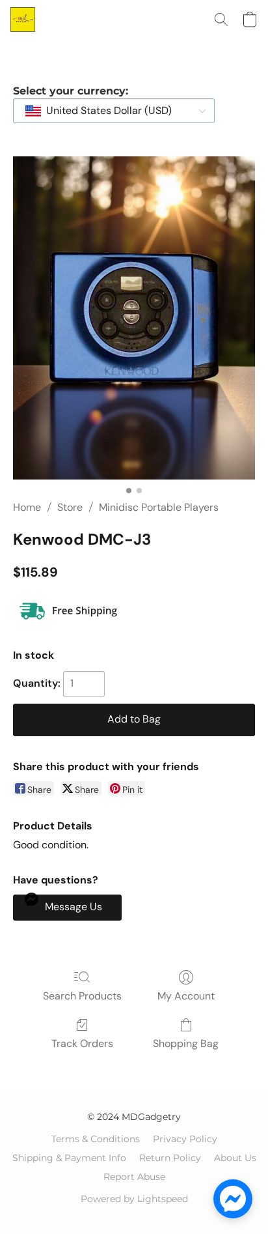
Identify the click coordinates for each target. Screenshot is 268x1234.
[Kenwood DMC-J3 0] (134, 318)
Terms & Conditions (95, 1139)
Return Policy (170, 1158)
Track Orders (82, 1043)
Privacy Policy (185, 1139)
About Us (235, 1158)
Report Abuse (134, 1177)
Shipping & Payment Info (69, 1158)
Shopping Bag (186, 1043)
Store (70, 507)
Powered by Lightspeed (134, 1199)
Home (27, 507)
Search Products (82, 996)
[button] (23, 19)
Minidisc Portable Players (159, 507)
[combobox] (114, 110)
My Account (186, 996)
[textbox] (105, 110)
